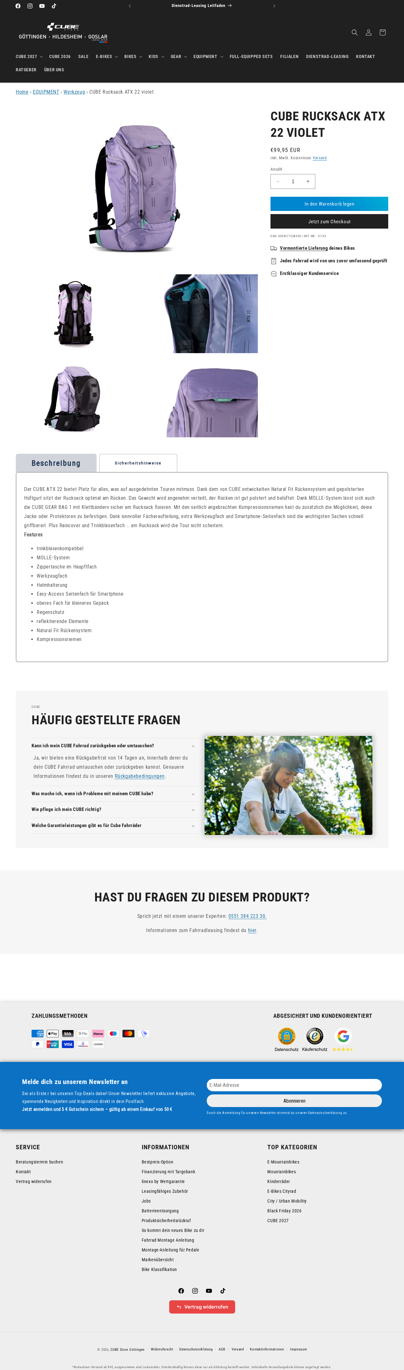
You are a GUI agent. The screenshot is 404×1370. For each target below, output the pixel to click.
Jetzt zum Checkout (329, 221)
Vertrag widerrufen (34, 1181)
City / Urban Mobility (287, 1201)
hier (252, 930)
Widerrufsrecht (162, 1349)
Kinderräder (278, 1181)
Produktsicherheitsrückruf (166, 1220)
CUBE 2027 (277, 1220)
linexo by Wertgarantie (163, 1181)
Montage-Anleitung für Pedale (170, 1249)
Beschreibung (56, 463)
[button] (28, 56)
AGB (222, 1349)
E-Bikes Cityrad (281, 1191)
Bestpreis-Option (158, 1161)
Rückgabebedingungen (140, 776)
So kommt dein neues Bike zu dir (173, 1230)
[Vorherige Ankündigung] (130, 6)
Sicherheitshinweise (138, 463)
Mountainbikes (281, 1171)
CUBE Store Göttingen (127, 1350)
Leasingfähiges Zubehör (165, 1191)
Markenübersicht (158, 1259)
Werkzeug (74, 92)
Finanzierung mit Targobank (168, 1171)
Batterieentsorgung (160, 1210)
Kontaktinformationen (267, 1349)
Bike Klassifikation (159, 1269)
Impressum (298, 1349)
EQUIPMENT (46, 92)
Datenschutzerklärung (195, 1349)
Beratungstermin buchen (39, 1161)
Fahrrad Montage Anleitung (168, 1240)
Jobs (146, 1201)
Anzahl (276, 168)
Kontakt (23, 1171)
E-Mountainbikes (283, 1161)
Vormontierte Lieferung (304, 248)
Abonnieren (294, 1101)
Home (22, 92)
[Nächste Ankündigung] (274, 6)
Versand (320, 158)
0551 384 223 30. (248, 916)
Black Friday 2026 (284, 1210)
